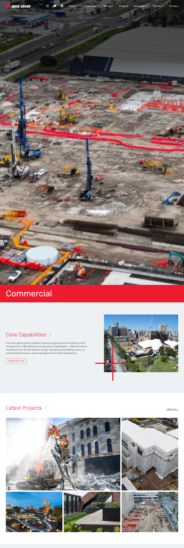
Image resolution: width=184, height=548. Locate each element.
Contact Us (16, 361)
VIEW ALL (172, 409)
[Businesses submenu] (147, 6)
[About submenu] (77, 6)
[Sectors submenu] (113, 6)
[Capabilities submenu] (97, 6)
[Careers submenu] (163, 6)
